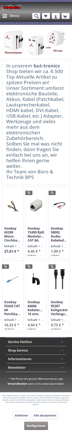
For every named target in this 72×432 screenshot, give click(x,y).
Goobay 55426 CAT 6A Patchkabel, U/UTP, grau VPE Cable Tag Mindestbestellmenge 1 (12, 308)
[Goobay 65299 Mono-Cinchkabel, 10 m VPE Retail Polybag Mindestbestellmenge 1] (12, 205)
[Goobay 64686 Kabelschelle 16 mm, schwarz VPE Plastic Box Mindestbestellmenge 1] (36, 279)
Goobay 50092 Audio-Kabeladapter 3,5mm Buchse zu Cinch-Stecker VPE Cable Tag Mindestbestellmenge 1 (59, 234)
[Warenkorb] (66, 16)
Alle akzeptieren (45, 415)
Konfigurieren (36, 426)
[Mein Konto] (56, 16)
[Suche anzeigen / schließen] (36, 16)
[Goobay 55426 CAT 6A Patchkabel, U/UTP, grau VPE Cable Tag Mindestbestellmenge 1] (12, 279)
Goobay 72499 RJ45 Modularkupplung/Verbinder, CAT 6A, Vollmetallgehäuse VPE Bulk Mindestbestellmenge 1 (36, 234)
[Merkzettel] (46, 16)
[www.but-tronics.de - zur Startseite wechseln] (11, 7)
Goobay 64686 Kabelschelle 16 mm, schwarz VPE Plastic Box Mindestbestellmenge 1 (36, 308)
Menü (14, 15)
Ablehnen (21, 415)
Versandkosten (17, 383)
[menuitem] (10, 16)
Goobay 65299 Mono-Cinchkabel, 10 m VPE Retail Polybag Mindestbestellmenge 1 (12, 234)
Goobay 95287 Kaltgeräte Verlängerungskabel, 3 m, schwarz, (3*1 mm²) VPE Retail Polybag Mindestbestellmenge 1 (59, 308)
